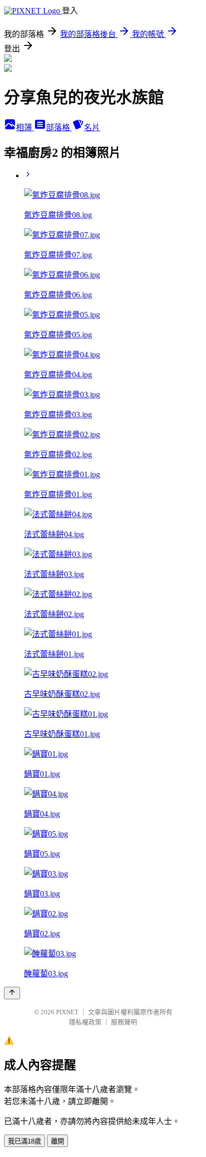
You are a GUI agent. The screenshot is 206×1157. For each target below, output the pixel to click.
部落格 (59, 127)
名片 (92, 127)
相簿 (25, 127)
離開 (57, 1141)
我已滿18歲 (24, 1141)
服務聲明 (124, 1022)
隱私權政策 (85, 1022)
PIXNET (67, 1012)
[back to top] (12, 993)
